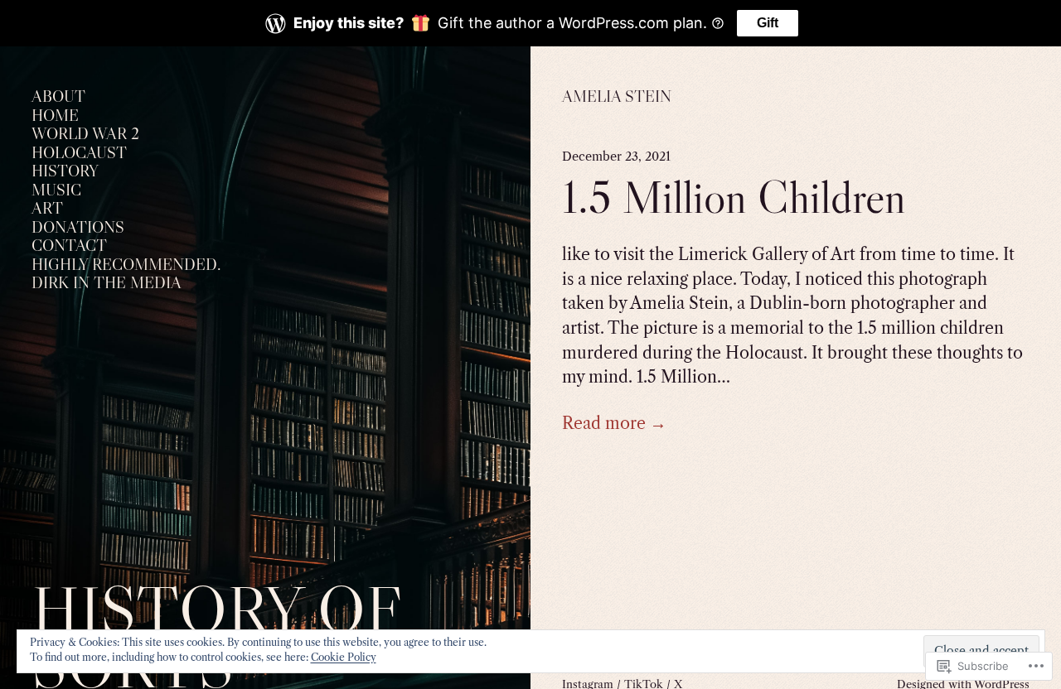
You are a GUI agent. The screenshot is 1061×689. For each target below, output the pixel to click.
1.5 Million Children (734, 197)
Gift (767, 23)
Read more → (614, 423)
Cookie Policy (343, 657)
